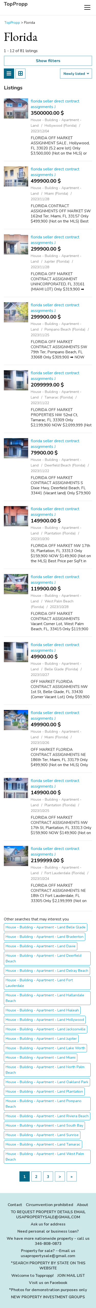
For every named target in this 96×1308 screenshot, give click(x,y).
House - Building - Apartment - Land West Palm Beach (45, 1156)
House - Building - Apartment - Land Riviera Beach (47, 1116)
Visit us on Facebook (48, 1282)
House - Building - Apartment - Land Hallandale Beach (45, 998)
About (82, 1204)
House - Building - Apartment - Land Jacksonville (46, 1029)
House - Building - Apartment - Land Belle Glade (46, 927)
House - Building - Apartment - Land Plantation (44, 1091)
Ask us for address (48, 1224)
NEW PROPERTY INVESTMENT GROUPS (48, 1297)
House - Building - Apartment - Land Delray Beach (47, 970)
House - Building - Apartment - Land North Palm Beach (45, 1070)
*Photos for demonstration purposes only (48, 1289)
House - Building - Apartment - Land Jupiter (41, 1038)
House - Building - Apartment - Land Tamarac (43, 1144)
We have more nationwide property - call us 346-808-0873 (48, 1241)
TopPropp (16, 4)
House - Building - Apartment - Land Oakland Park (47, 1082)
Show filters (48, 61)
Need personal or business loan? (48, 1231)
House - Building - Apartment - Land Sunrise (42, 1134)
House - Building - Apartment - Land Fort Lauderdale (39, 983)
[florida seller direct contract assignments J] (16, 108)
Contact (15, 1204)
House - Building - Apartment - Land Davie (41, 946)
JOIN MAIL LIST (71, 1275)
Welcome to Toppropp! (32, 1275)
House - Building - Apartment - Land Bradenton (44, 936)
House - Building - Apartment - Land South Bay (44, 1125)
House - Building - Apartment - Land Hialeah (42, 1010)
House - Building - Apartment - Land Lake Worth (45, 1048)
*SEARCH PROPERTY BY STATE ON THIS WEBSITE (48, 1265)
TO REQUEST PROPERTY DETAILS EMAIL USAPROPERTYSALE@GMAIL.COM (48, 1214)
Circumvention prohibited (49, 1204)
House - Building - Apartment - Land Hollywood (45, 1019)
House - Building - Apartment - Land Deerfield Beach (43, 958)
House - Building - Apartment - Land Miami (41, 1057)
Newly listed (74, 74)
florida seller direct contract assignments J (55, 104)
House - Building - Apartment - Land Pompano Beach (43, 1104)
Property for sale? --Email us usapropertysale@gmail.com (48, 1253)
